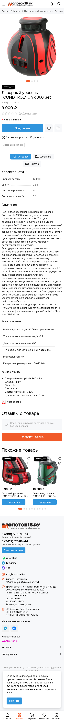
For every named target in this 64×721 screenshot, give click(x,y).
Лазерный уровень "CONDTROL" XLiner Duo (15, 495)
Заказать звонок (13, 550)
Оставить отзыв (32, 437)
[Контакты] (58, 4)
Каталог (17, 11)
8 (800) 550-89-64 (15, 534)
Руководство (13, 401)
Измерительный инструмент (37, 11)
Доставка (45, 156)
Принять (14, 701)
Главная (6, 11)
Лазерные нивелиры (13, 145)
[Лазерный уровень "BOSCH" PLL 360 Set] (47, 471)
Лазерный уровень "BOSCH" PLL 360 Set (45, 495)
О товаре (23, 156)
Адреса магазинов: (16, 579)
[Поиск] (51, 4)
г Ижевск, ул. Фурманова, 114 (22, 582)
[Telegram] (5, 628)
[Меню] (4, 4)
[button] (28, 81)
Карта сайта (32, 670)
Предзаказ (22, 128)
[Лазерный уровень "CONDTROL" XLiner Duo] (16, 471)
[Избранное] (49, 128)
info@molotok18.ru (16, 574)
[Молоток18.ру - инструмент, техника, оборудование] (20, 4)
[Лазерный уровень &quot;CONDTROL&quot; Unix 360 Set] (32, 46)
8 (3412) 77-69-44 (15, 541)
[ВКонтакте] (14, 628)
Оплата (35, 163)
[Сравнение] (58, 128)
